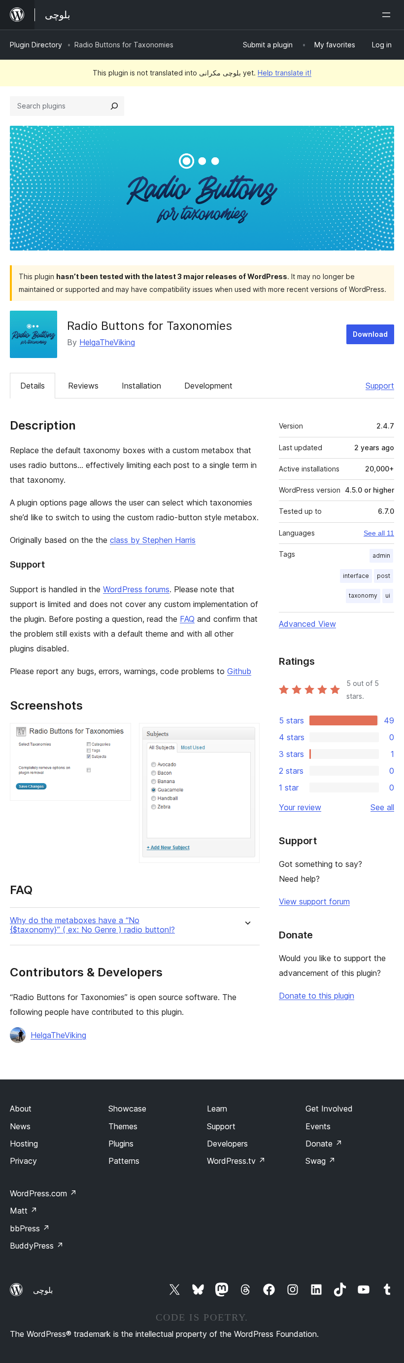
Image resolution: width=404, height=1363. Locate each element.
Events (318, 1126)
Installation (141, 386)
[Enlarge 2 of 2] (246, 736)
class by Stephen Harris (153, 540)
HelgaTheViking (107, 342)
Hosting (24, 1143)
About (21, 1108)
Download (370, 334)
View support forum (314, 901)
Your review (300, 807)
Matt (23, 1211)
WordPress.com (43, 1193)
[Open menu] (388, 15)
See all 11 (379, 533)
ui (387, 595)
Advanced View (307, 624)
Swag (320, 1161)
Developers (227, 1143)
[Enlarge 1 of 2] (118, 736)
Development (208, 386)
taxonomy (363, 595)
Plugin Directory (36, 44)
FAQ (187, 619)
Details (32, 386)
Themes (122, 1126)
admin (381, 555)
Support (380, 386)
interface (356, 575)
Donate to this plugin (316, 996)
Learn (217, 1108)
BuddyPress (37, 1246)
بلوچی (43, 1290)
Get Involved (329, 1108)
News (20, 1126)
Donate (323, 1143)
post (383, 575)
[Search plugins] (114, 106)
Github (239, 671)
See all (382, 807)
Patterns (123, 1161)
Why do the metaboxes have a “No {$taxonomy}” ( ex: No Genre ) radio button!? (92, 925)
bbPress (30, 1228)
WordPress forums (136, 589)
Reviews (83, 386)
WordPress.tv (236, 1161)
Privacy (23, 1161)
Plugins (121, 1143)
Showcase (127, 1108)
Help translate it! (284, 73)
